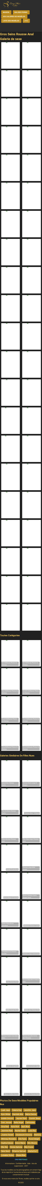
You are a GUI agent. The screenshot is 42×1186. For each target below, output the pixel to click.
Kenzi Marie (20, 1143)
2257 (26, 1166)
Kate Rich (15, 1126)
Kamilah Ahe (18, 1114)
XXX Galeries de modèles (14, 16)
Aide (28, 1163)
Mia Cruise (28, 1147)
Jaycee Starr (21, 1118)
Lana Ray (32, 1130)
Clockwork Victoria (24, 1135)
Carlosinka (30, 1122)
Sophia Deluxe (7, 1143)
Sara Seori (5, 1151)
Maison (6, 12)
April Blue (25, 1126)
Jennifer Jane (30, 1110)
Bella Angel (18, 1122)
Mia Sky (4, 1147)
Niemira (37, 1135)
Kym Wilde (5, 1114)
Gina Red (5, 1126)
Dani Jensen (6, 1122)
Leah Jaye (5, 1110)
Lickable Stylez (7, 1155)
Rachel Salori (20, 1130)
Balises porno (20, 12)
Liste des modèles (11, 21)
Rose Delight (34, 1139)
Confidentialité (21, 1163)
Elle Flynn (22, 1139)
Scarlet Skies (34, 1118)
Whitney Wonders (8, 1139)
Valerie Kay (17, 1110)
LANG (26, 21)
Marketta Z (33, 1151)
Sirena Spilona (16, 1147)
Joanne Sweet (7, 1135)
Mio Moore (32, 1143)
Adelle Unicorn (7, 1118)
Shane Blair (21, 1155)
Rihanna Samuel (19, 1151)
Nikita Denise (30, 1114)
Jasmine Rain (7, 1130)
